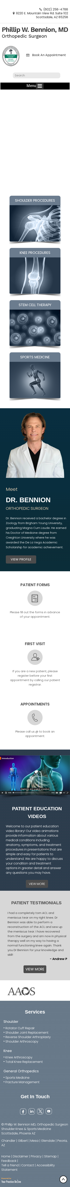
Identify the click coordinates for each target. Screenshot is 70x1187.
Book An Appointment (49, 55)
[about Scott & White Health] (21, 990)
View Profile (21, 559)
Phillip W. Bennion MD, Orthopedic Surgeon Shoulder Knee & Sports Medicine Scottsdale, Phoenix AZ (34, 1129)
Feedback (8, 1161)
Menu (31, 85)
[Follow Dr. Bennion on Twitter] (40, 1111)
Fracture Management (22, 1082)
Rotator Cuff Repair (20, 1028)
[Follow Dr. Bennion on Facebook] (22, 1111)
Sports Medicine (17, 1077)
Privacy (36, 1156)
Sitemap (50, 1156)
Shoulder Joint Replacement (26, 1032)
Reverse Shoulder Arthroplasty (28, 1037)
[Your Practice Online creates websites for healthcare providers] (11, 1180)
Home (5, 1156)
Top (64, 1179)
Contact (27, 1165)
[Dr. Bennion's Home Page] (35, 33)
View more (37, 884)
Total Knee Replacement (24, 1062)
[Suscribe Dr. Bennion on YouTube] (48, 1111)
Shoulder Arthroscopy (21, 1041)
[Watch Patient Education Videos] (35, 777)
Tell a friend (10, 1165)
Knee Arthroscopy (18, 1057)
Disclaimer (20, 1156)
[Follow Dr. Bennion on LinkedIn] (31, 1111)
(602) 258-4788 (55, 9)
